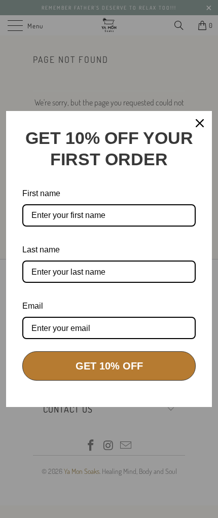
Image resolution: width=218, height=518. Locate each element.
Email (32, 306)
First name (41, 193)
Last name (41, 249)
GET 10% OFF (109, 366)
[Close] (200, 123)
